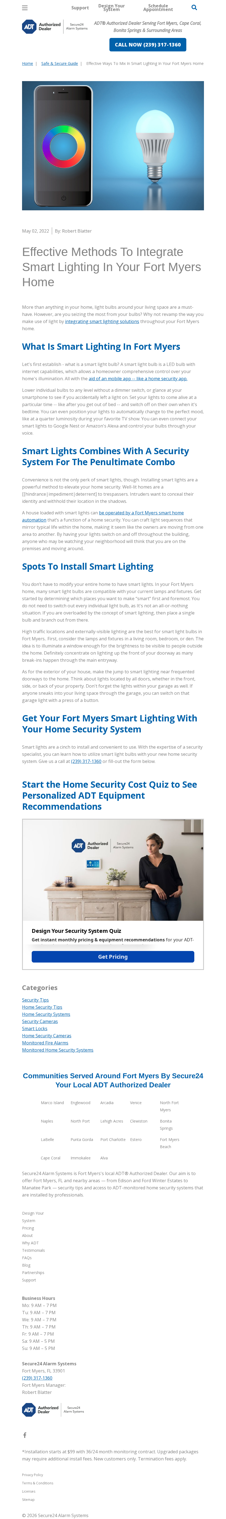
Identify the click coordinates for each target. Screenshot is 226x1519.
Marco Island (52, 1102)
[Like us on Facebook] (25, 1436)
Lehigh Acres (111, 1121)
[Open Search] (194, 7)
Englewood (80, 1102)
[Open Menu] (25, 8)
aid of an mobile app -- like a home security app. (138, 379)
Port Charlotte (113, 1139)
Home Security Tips (42, 1007)
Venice (136, 1102)
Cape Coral (50, 1157)
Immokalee (81, 1157)
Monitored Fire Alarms (45, 1043)
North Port (80, 1121)
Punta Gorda (82, 1139)
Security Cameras (40, 1021)
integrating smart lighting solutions (102, 321)
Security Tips (35, 1000)
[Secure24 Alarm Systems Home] (55, 27)
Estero (136, 1139)
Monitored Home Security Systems (57, 1050)
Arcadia (107, 1102)
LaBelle (47, 1139)
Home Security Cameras (46, 1036)
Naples (47, 1121)
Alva (104, 1157)
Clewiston (138, 1121)
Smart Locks (34, 1028)
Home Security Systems (46, 1014)
